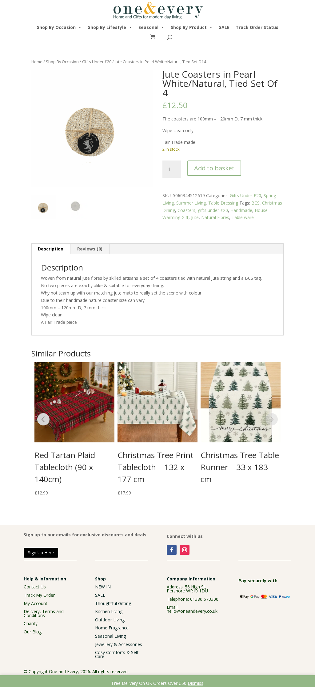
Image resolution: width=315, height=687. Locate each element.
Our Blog (33, 632)
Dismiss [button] (195, 683)
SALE (224, 27)
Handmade (241, 210)
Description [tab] (50, 249)
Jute (195, 217)
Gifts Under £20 (96, 61)
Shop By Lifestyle (107, 27)
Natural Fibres (215, 217)
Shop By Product (189, 27)
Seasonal (148, 27)
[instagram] (184, 550)
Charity (31, 623)
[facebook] (172, 550)
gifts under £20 (213, 210)
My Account (35, 603)
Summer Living (191, 203)
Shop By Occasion (56, 27)
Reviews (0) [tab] (89, 249)
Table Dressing (223, 203)
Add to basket (214, 168)
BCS (255, 203)
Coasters (186, 210)
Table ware (243, 217)
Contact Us (35, 587)
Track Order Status (257, 27)
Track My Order (39, 595)
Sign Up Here (41, 552)
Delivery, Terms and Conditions (44, 613)
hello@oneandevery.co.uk (192, 611)
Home (36, 61)
